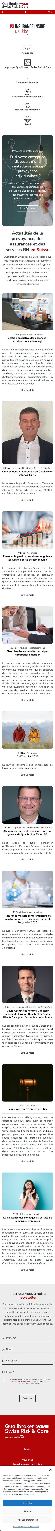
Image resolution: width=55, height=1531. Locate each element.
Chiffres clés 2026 (27, 756)
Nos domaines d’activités (27, 1464)
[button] (50, 1469)
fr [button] (49, 12)
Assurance (27, 53)
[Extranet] (1, 12)
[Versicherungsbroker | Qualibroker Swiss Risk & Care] (15, 5)
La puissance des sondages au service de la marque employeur (27, 1219)
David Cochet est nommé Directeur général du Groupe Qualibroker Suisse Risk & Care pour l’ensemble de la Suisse (27, 1014)
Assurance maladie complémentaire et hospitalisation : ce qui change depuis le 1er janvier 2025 (27, 919)
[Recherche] (24, 12)
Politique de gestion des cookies (26, 1526)
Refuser (27, 1511)
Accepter (27, 1503)
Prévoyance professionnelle (27, 96)
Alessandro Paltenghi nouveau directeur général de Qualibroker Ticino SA (27, 833)
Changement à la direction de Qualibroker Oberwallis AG (27, 473)
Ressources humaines (27, 109)
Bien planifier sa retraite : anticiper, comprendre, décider (27, 653)
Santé (27, 124)
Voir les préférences (27, 1519)
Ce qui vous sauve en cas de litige (27, 1109)
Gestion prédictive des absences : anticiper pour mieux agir (27, 339)
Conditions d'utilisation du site (23, 1381)
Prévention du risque (27, 82)
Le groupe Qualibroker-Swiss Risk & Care (27, 67)
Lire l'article (27, 208)
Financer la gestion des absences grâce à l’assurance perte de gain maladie (27, 558)
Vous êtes (27, 1460)
